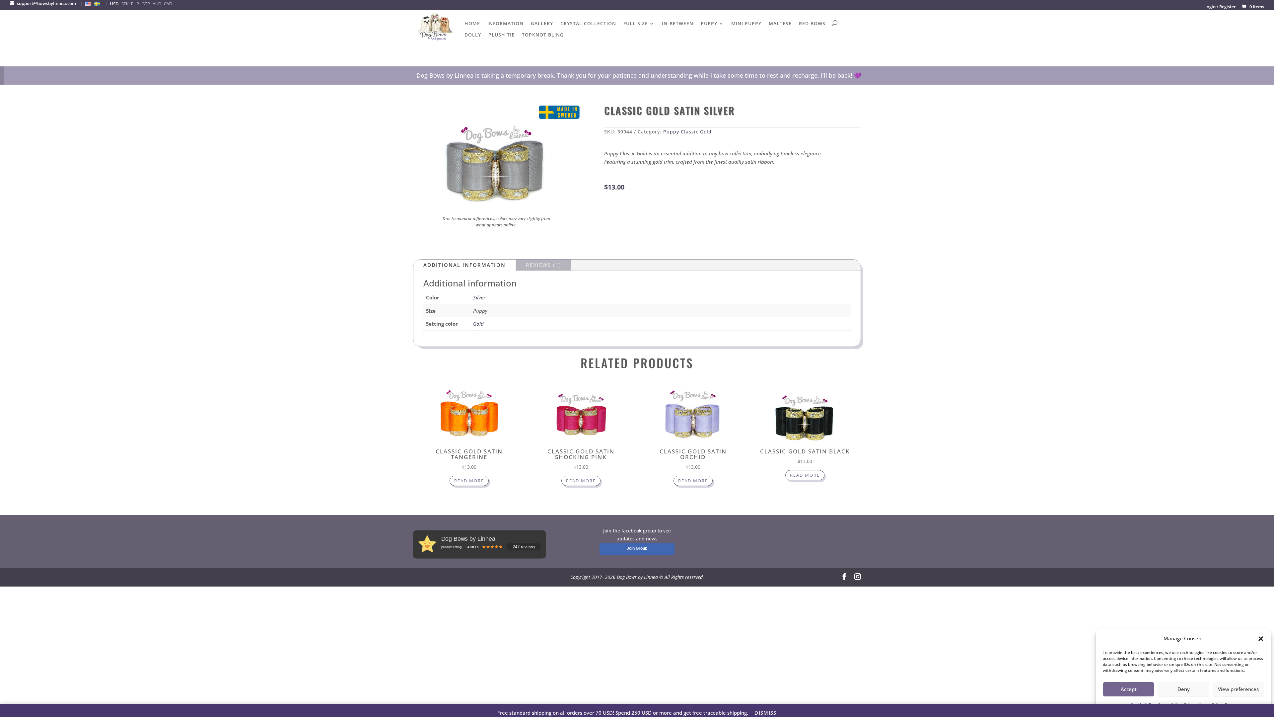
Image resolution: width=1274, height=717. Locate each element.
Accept (1129, 689)
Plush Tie (501, 35)
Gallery (542, 24)
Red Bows (812, 24)
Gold (478, 323)
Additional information (464, 265)
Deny (1183, 689)
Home (472, 24)
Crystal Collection (588, 24)
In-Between (677, 24)
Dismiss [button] (765, 712)
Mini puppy (746, 24)
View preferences (1238, 689)
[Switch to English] (88, 3)
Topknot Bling (543, 35)
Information (505, 24)
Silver (479, 297)
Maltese (780, 24)
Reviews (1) (543, 265)
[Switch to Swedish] (97, 3)
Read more (469, 481)
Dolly (472, 35)
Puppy (709, 24)
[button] (1260, 638)
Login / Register (1220, 7)
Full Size (635, 24)
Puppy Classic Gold (687, 131)
